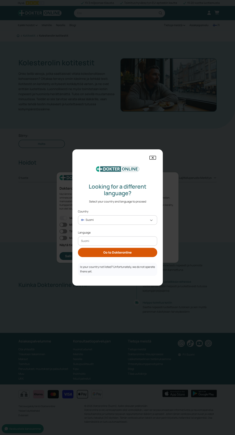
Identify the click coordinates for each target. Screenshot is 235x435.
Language (84, 232)
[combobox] (117, 220)
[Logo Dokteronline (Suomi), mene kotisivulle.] (117, 169)
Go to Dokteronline (117, 252)
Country (83, 211)
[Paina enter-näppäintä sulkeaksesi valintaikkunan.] (153, 157)
